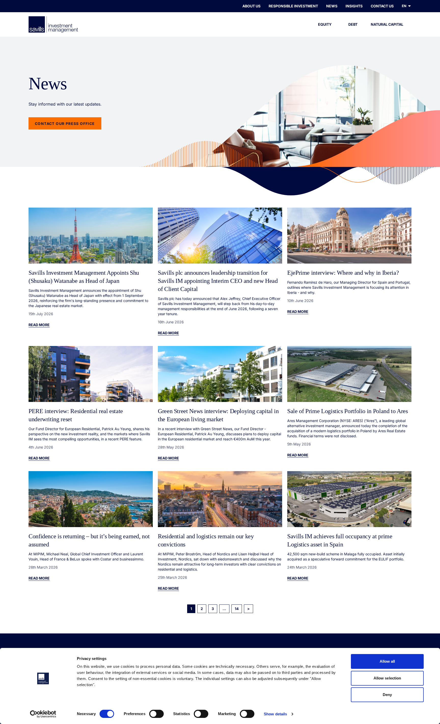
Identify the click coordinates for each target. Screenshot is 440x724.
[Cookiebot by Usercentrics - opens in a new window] (43, 714)
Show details (275, 714)
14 (237, 608)
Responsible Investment (293, 6)
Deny (387, 694)
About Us (251, 6)
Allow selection (387, 678)
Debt (353, 24)
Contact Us (382, 6)
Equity (325, 24)
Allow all (387, 661)
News (331, 6)
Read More (39, 325)
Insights (354, 6)
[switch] (156, 714)
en (404, 6)
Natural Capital (387, 24)
